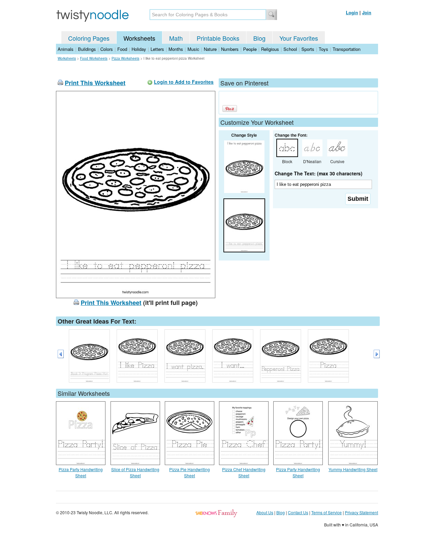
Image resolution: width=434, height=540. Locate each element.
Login (352, 12)
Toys (323, 49)
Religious (270, 49)
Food (122, 49)
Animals (66, 49)
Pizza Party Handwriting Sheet (81, 472)
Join (366, 12)
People (250, 49)
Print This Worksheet (95, 82)
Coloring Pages (89, 38)
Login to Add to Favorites (184, 81)
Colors (106, 49)
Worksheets (139, 38)
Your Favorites (298, 38)
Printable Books (218, 38)
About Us (264, 512)
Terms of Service (326, 512)
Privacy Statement (361, 512)
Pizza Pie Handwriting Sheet (189, 472)
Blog (259, 38)
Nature (210, 49)
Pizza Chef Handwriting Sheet (243, 472)
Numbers (230, 49)
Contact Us (298, 512)
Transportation (346, 49)
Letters (157, 49)
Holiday (139, 49)
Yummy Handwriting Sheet (353, 469)
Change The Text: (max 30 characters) (318, 173)
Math (176, 38)
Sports (307, 49)
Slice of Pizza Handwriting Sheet (135, 472)
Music (193, 49)
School (290, 49)
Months (176, 49)
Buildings (87, 49)
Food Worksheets (93, 58)
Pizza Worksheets (125, 58)
